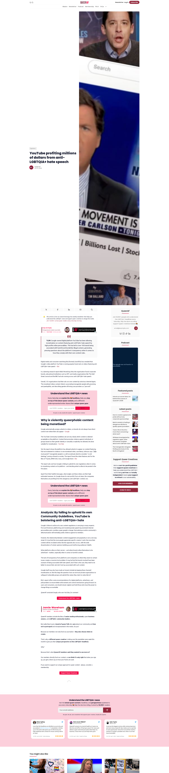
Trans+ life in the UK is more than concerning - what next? (121, 432)
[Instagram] (123, 333)
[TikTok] (126, 333)
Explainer (33, 148)
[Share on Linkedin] (69, 309)
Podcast (81, 7)
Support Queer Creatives (69, 673)
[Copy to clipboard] (91, 309)
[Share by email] (80, 309)
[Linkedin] (129, 333)
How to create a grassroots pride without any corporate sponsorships (122, 417)
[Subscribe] (136, 328)
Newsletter (119, 2)
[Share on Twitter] (46, 309)
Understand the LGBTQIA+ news (69, 598)
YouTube (61, 444)
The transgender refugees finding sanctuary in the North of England (122, 449)
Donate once (125, 490)
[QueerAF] (31, 167)
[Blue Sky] (121, 333)
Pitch (97, 7)
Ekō (58, 366)
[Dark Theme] (30, 2)
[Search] (32, 2)
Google (67, 431)
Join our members (125, 483)
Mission (64, 7)
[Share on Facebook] (57, 309)
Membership (89, 7)
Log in (126, 2)
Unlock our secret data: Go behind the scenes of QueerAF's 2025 (122, 399)
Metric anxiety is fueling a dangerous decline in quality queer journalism (121, 424)
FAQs (102, 7)
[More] (105, 6)
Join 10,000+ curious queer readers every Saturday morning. (64, 320)
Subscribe (134, 2)
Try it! (82, 408)
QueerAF (38, 167)
